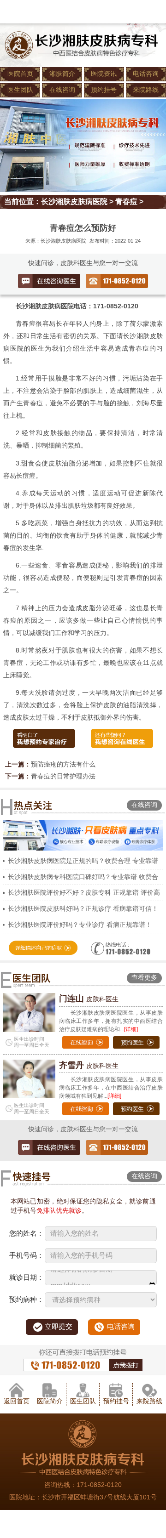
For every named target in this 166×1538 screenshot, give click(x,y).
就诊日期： (26, 1277)
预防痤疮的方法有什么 (63, 764)
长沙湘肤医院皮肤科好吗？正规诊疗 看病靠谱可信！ (83, 908)
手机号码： (26, 1255)
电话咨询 (146, 73)
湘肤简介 (62, 73)
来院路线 (146, 89)
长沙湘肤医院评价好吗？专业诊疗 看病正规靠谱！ (80, 924)
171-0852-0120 (99, 1484)
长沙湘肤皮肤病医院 (74, 201)
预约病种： (26, 1299)
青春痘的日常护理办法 (63, 776)
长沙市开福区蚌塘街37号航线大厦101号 (99, 1497)
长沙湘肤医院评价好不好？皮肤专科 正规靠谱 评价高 (84, 892)
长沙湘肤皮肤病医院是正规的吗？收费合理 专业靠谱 (83, 860)
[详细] (131, 1029)
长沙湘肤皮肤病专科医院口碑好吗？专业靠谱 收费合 (83, 877)
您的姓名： (26, 1233)
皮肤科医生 (89, 999)
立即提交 (58, 1326)
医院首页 (20, 73)
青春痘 (126, 201)
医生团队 (20, 89)
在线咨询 (62, 89)
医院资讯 (104, 73)
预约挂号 (104, 89)
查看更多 (144, 977)
